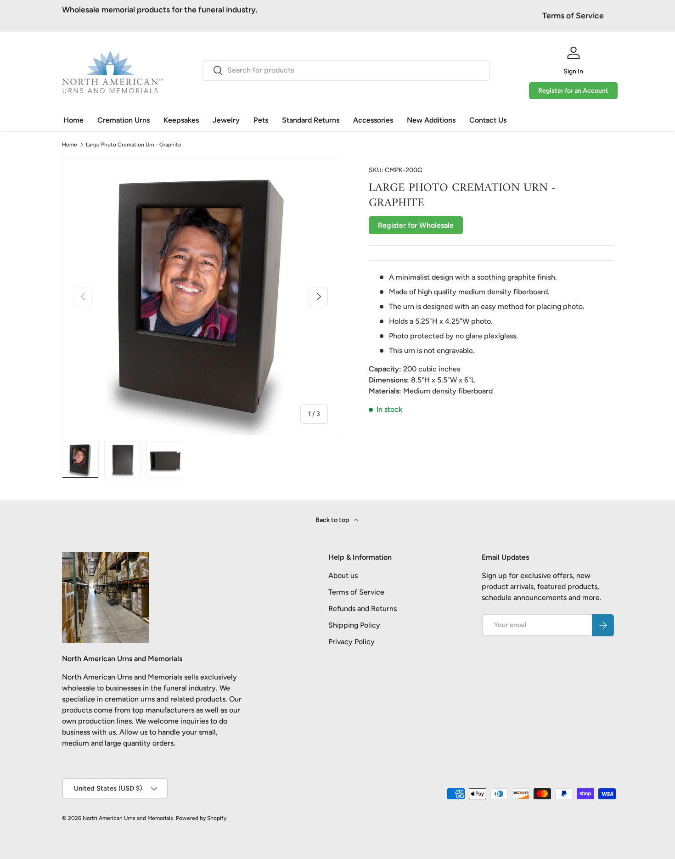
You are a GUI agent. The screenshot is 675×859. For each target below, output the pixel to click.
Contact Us (487, 120)
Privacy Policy (351, 641)
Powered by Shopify (201, 818)
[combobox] (345, 70)
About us (343, 575)
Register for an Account (573, 91)
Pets (260, 120)
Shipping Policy (354, 625)
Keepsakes (181, 120)
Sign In (573, 71)
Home (73, 120)
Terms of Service (573, 15)
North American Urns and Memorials (128, 818)
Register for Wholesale (416, 225)
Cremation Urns (123, 120)
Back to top (332, 520)
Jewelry (226, 120)
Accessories (373, 120)
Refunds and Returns (362, 608)
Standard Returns (310, 120)
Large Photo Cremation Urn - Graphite (133, 144)
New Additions (431, 120)
